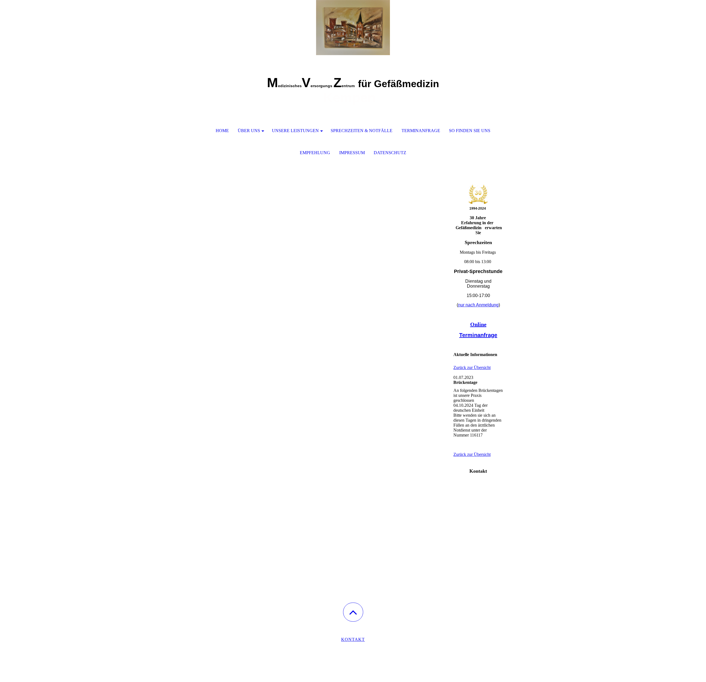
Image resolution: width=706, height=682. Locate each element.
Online (478, 324)
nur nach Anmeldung (478, 305)
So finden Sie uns (469, 130)
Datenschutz (390, 152)
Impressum (352, 152)
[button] (353, 612)
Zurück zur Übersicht (472, 367)
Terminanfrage (421, 130)
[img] (353, 27)
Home (222, 130)
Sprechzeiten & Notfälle (361, 130)
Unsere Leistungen (295, 130)
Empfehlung (315, 152)
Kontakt (353, 639)
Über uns (249, 130)
